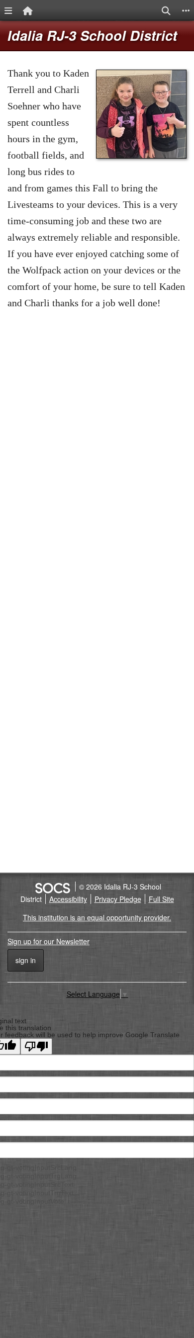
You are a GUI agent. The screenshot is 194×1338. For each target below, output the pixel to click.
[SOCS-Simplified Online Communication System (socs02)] (52, 887)
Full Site (161, 899)
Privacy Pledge (118, 899)
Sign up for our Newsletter (48, 941)
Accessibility (68, 899)
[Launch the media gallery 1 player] (141, 156)
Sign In (25, 960)
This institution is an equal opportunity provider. (97, 917)
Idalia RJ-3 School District (92, 35)
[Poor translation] (36, 1046)
